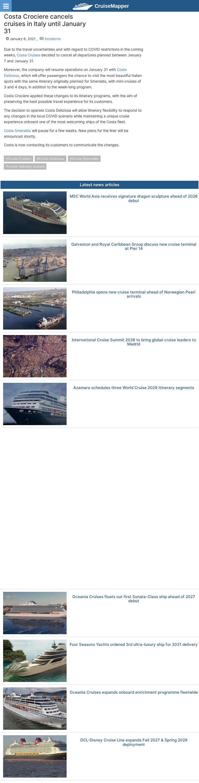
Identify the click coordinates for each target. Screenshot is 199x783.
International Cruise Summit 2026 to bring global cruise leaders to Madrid (134, 342)
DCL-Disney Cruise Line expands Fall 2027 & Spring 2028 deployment (133, 742)
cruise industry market (26, 166)
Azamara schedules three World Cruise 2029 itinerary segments (133, 388)
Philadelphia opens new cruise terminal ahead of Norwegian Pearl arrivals (133, 294)
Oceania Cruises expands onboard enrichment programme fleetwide (134, 692)
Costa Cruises (28, 55)
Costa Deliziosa (51, 159)
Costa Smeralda (17, 130)
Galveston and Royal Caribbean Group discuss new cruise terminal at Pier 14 (133, 246)
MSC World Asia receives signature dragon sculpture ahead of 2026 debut (134, 198)
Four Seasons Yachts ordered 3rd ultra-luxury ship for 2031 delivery (134, 645)
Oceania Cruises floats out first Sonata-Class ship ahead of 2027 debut (133, 599)
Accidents (52, 39)
